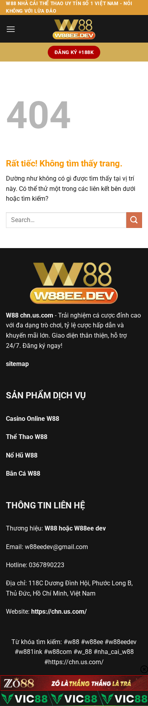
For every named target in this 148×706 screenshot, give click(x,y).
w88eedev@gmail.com (56, 547)
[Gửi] (134, 220)
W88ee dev (90, 528)
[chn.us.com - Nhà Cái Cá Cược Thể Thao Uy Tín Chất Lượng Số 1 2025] (74, 29)
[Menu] (10, 29)
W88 (12, 315)
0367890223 (46, 565)
